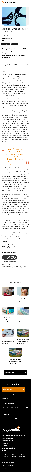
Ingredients (3, 43)
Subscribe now (9, 372)
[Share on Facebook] (13, 246)
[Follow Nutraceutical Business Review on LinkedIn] (15, 418)
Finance (8, 43)
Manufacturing (11, 287)
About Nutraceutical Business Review (13, 436)
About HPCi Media (7, 438)
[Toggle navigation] (29, 2)
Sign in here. (15, 394)
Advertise (4, 445)
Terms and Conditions (8, 448)
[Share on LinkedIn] (8, 246)
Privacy (4, 450)
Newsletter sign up (7, 440)
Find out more (5, 398)
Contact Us (5, 443)
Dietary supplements (14, 43)
